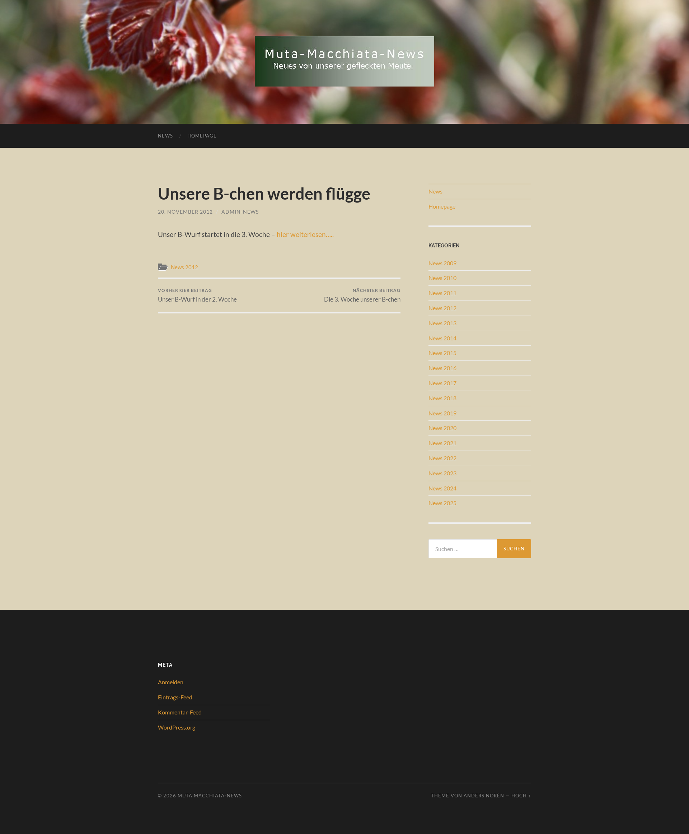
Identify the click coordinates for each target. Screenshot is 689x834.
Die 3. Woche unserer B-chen (362, 295)
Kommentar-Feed (180, 712)
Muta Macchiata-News (210, 795)
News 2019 (442, 413)
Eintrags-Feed (175, 697)
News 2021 (442, 442)
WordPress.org (176, 727)
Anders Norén (484, 795)
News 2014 (442, 338)
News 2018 (442, 398)
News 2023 (442, 473)
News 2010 (442, 277)
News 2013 (442, 323)
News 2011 (442, 292)
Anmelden (170, 682)
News (165, 136)
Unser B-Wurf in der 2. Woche (197, 295)
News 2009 (442, 263)
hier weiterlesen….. (305, 234)
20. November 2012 (185, 212)
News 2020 (442, 427)
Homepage (202, 136)
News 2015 (442, 352)
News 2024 (442, 488)
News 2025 (442, 502)
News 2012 (184, 267)
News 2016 (442, 367)
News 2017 (442, 382)
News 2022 (442, 458)
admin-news (240, 212)
